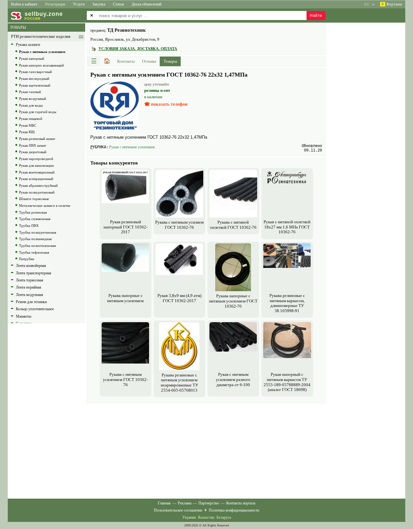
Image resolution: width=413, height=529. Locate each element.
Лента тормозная (29, 280)
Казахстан (206, 517)
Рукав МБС (27, 125)
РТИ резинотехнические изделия (40, 36)
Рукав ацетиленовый (34, 85)
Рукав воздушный (32, 99)
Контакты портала (240, 503)
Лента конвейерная (31, 265)
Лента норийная (28, 287)
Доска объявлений (146, 4)
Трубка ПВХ (29, 225)
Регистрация (55, 4)
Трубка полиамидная (35, 239)
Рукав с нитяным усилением (132, 147)
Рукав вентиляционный (37, 172)
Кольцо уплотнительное (35, 309)
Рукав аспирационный (36, 179)
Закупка (98, 4)
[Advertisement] (206, 450)
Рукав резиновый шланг (37, 139)
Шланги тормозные (34, 199)
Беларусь (224, 517)
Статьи (118, 4)
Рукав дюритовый (32, 152)
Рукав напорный (31, 58)
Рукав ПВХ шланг (32, 145)
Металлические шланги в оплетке (44, 205)
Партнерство (208, 503)
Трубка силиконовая (34, 219)
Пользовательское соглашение (178, 510)
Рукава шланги (28, 44)
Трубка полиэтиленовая (37, 246)
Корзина (391, 4)
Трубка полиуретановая (37, 232)
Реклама (184, 503)
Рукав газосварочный (35, 72)
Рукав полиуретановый (37, 192)
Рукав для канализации (36, 165)
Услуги (79, 4)
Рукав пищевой (30, 119)
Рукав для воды (31, 105)
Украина (189, 517)
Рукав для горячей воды (37, 112)
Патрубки (26, 259)
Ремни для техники (31, 302)
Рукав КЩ (27, 132)
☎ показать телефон (165, 104)
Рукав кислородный (34, 78)
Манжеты (23, 316)
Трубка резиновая (33, 212)
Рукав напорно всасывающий (41, 65)
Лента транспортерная (33, 273)
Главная (164, 503)
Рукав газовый (30, 92)
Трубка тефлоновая (34, 252)
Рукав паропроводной (36, 159)
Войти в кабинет (24, 4)
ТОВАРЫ (18, 27)
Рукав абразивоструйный (38, 185)
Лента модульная (29, 294)
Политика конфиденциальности (234, 510)
